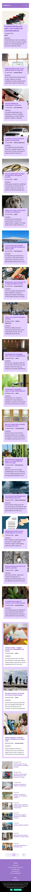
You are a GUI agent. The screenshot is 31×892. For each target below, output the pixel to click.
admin (6, 35)
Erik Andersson (18, 107)
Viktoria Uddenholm (19, 142)
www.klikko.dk (17, 873)
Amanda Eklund (18, 72)
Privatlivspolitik (17, 889)
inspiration (7, 38)
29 (23, 854)
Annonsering (15, 880)
